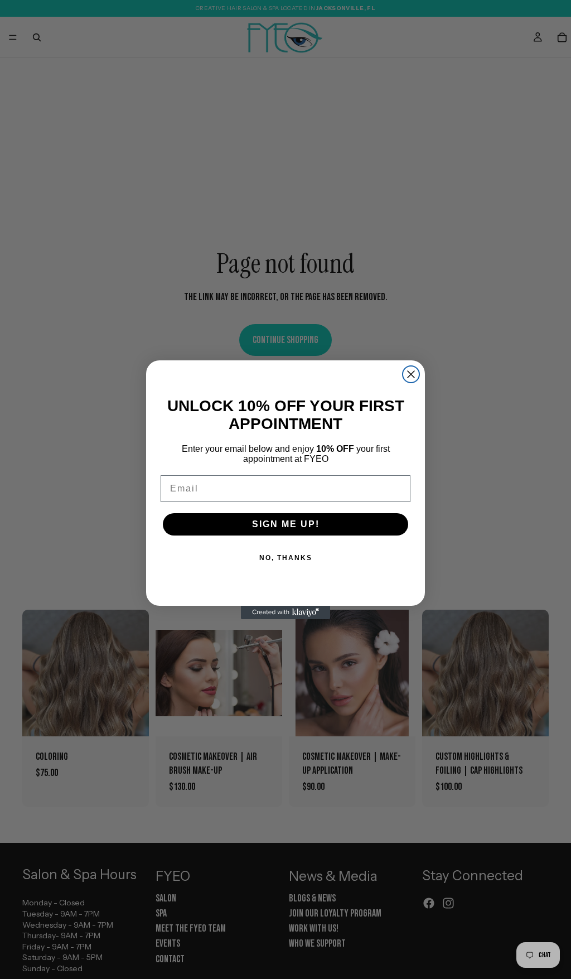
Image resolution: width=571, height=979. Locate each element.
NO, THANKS (285, 558)
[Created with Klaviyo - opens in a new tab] (285, 612)
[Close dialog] (411, 374)
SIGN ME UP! (286, 524)
